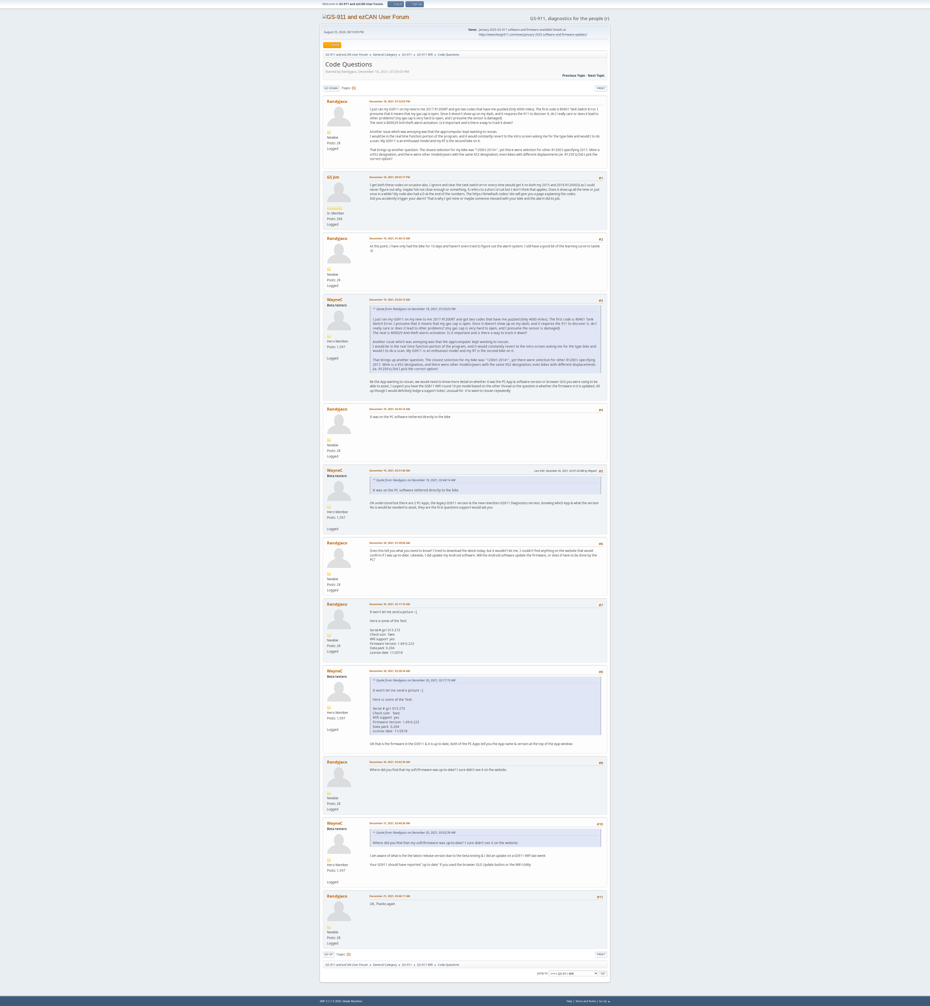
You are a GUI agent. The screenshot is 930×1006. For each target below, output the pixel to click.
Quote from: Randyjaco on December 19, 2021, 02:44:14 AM (415, 480)
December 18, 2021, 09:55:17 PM (389, 177)
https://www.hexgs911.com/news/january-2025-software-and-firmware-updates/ (533, 34)
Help (569, 1001)
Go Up (328, 954)
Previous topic (573, 75)
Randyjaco (337, 101)
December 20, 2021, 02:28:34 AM (389, 671)
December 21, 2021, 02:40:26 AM (389, 823)
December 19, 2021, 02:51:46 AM (389, 470)
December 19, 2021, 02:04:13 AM (389, 299)
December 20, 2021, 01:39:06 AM (389, 543)
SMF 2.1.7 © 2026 (330, 1001)
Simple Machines (352, 1001)
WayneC (334, 299)
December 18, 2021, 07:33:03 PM (389, 101)
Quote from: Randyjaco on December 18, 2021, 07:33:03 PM (415, 309)
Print (601, 88)
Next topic (596, 75)
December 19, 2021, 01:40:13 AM (389, 238)
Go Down (331, 88)
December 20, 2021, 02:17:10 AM (389, 604)
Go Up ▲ (604, 1001)
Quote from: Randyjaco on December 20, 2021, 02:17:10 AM (415, 680)
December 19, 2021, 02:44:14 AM (389, 409)
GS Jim (333, 177)
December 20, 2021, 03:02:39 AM (389, 762)
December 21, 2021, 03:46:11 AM (389, 896)
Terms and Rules (585, 1001)
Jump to (542, 973)
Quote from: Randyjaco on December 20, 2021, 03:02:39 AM (415, 833)
